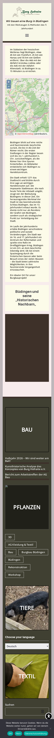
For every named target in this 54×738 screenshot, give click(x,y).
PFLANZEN (26, 507)
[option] (27, 348)
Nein (18, 733)
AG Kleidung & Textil (20, 544)
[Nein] (50, 728)
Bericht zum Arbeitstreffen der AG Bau (26, 476)
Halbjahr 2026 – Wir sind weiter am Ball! (27, 459)
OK (10, 733)
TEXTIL (27, 676)
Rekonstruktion (17, 567)
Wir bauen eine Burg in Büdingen (27, 21)
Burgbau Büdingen (33, 552)
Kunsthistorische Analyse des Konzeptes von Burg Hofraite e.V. (25, 467)
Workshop (14, 574)
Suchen (9, 704)
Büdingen (14, 559)
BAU (27, 429)
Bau (10, 552)
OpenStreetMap (25, 133)
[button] (8, 379)
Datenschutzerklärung (36, 733)
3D (10, 537)
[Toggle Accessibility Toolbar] (48, 716)
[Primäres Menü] (27, 35)
